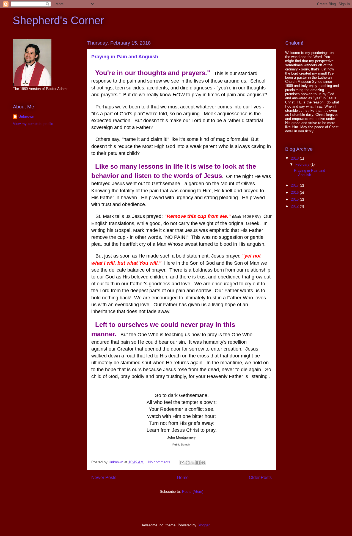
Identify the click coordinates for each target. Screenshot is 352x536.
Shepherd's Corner (58, 20)
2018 (295, 158)
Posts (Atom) (192, 491)
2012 (295, 206)
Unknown (26, 116)
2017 (295, 185)
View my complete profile (33, 124)
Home (183, 477)
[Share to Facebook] (198, 462)
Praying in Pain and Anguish (124, 56)
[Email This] (182, 462)
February (302, 164)
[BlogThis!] (187, 462)
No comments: (160, 462)
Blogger (203, 525)
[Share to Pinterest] (203, 462)
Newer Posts (103, 477)
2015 (295, 199)
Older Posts (260, 477)
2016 (295, 192)
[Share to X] (193, 462)
